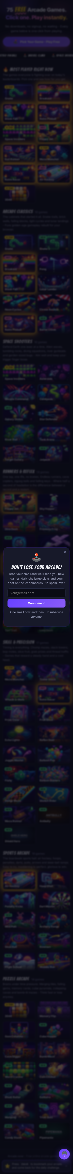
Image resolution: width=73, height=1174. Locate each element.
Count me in (36, 603)
